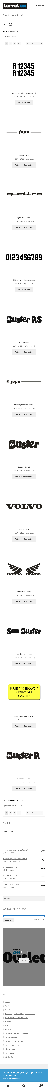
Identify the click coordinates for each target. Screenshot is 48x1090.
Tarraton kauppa (11, 1037)
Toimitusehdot (10, 1053)
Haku (24, 1086)
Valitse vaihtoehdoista (24, 165)
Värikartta (9, 1057)
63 (37, 43)
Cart (37, 1084)
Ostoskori (8, 1025)
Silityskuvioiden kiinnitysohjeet (16, 1033)
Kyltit (7, 1006)
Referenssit (9, 1029)
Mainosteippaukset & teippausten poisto (20, 1014)
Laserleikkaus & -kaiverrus (14, 1010)
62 (32, 43)
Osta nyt (24, 960)
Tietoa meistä (10, 1049)
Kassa (7, 1002)
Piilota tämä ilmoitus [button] (11, 1078)
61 (28, 43)
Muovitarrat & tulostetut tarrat (16, 1018)
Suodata (8, 920)
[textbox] (24, 831)
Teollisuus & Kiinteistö (13, 1045)
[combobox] (24, 831)
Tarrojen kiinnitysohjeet (14, 1041)
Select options (24, 102)
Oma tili (8, 1022)
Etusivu (7, 15)
